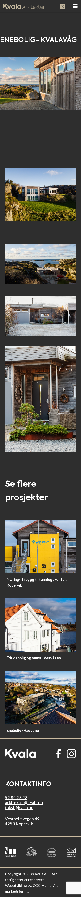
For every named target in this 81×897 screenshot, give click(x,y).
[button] (75, 6)
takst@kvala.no (19, 807)
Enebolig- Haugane (23, 730)
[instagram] (71, 753)
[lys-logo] (24, 6)
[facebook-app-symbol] (58, 753)
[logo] (20, 753)
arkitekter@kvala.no (24, 802)
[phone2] (62, 6)
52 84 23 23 (16, 797)
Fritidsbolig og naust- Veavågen (34, 658)
